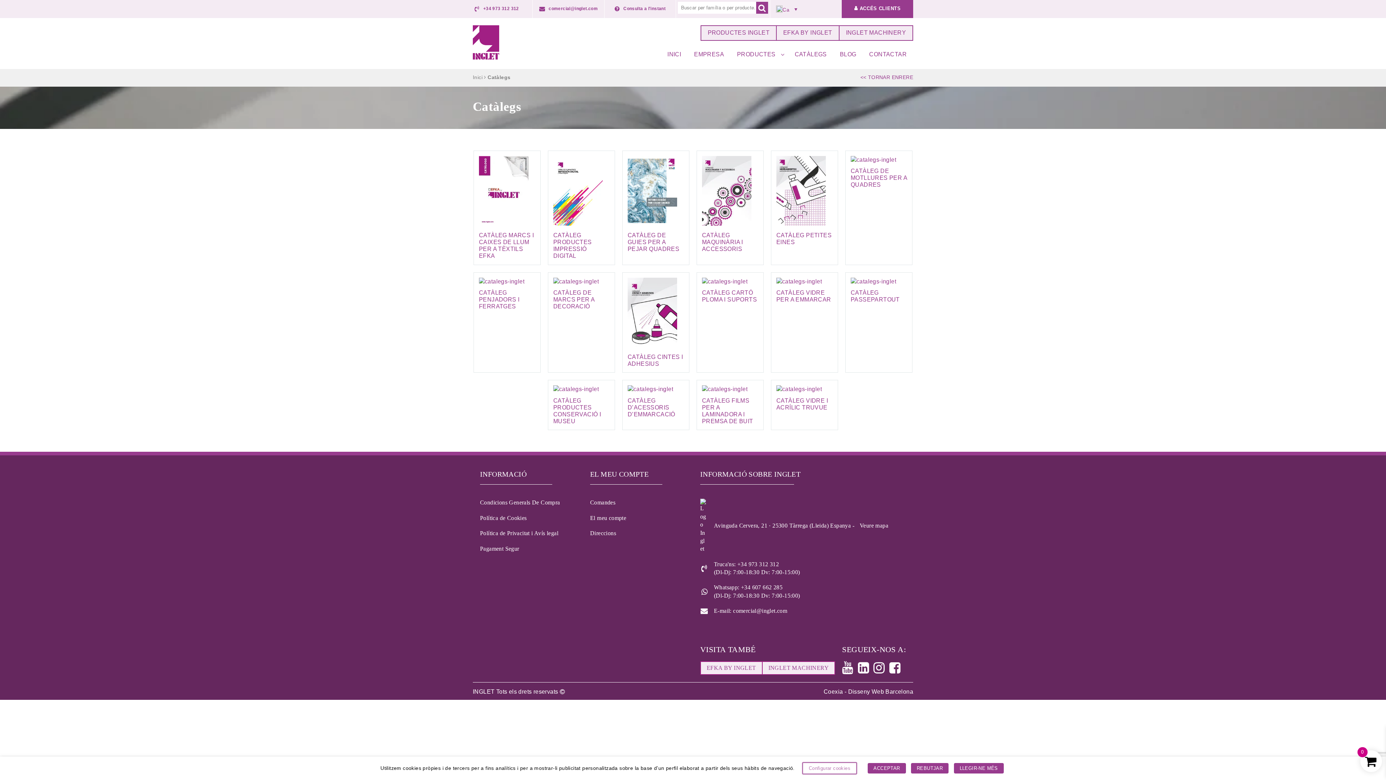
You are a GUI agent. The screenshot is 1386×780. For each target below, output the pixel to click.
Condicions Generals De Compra (520, 502)
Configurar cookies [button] (829, 768)
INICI (674, 54)
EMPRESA (709, 54)
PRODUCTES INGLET (739, 33)
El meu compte (608, 518)
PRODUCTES (756, 54)
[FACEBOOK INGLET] (897, 670)
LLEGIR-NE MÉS (979, 768)
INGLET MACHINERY (876, 33)
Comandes (602, 502)
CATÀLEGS (811, 54)
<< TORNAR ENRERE (886, 77)
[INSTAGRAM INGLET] (881, 670)
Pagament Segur (499, 549)
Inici (478, 77)
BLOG (848, 54)
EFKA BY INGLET (807, 33)
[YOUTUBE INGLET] (850, 670)
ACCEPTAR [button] (886, 768)
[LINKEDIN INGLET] (865, 670)
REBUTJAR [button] (930, 768)
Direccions (603, 533)
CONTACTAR (888, 54)
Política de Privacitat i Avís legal (519, 533)
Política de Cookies (503, 518)
